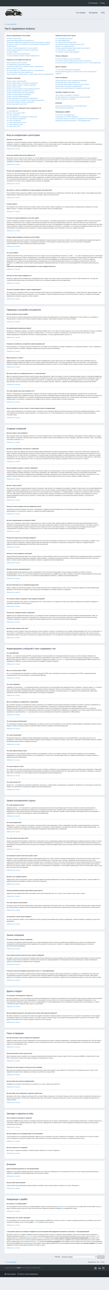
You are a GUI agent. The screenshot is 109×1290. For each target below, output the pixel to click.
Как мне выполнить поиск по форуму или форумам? (71, 80)
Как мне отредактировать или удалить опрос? (20, 90)
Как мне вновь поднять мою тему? (17, 104)
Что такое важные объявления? (16, 118)
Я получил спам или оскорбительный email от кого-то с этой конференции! (78, 62)
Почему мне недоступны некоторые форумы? (20, 92)
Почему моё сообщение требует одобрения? (20, 102)
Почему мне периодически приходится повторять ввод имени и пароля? (29, 42)
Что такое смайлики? (13, 115)
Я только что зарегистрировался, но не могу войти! (22, 48)
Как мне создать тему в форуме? (16, 81)
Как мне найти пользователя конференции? (68, 86)
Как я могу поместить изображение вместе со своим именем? (25, 70)
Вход (103, 3)
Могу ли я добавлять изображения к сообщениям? (22, 117)
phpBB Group (63, 1206)
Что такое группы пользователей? (65, 42)
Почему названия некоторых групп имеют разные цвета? (72, 48)
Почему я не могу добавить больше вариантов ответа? (23, 89)
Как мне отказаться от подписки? (65, 99)
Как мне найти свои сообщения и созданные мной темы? (72, 88)
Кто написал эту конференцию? (65, 115)
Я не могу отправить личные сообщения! (67, 59)
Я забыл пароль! (12, 46)
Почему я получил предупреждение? (18, 96)
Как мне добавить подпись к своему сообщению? (21, 85)
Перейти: (57, 1257)
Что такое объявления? (14, 120)
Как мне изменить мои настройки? (17, 62)
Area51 (35, 1222)
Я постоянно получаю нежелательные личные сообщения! (73, 61)
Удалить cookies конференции (28, 1274)
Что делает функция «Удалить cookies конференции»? (23, 55)
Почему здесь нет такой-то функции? (66, 117)
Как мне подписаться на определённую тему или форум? (72, 97)
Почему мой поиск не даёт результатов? (67, 82)
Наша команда (11, 1274)
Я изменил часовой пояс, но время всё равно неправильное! (25, 66)
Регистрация (94, 3)
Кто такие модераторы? (62, 40)
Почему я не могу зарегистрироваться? (18, 54)
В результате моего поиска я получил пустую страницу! (72, 84)
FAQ (103, 13)
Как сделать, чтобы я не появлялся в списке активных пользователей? (28, 44)
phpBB (18, 1267)
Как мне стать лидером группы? (65, 46)
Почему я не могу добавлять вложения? (19, 94)
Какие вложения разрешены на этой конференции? (71, 106)
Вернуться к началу (14, 149)
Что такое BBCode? (13, 111)
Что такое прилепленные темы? (16, 122)
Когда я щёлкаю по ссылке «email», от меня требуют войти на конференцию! (30, 74)
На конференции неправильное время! (18, 64)
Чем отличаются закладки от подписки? (67, 95)
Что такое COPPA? (12, 52)
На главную (80, 13)
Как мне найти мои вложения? (64, 108)
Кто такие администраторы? (64, 38)
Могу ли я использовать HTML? (16, 113)
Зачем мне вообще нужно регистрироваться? (20, 40)
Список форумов (11, 24)
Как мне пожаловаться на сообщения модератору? (22, 98)
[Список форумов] (13, 15)
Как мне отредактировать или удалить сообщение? (22, 83)
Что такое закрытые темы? (15, 124)
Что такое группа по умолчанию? (65, 50)
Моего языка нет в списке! (14, 68)
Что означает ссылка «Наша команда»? (67, 52)
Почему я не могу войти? (14, 38)
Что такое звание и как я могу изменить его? (20, 72)
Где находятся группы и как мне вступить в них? (70, 44)
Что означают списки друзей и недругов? (67, 69)
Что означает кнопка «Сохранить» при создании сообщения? (25, 100)
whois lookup (29, 1236)
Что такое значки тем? (13, 126)
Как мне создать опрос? (14, 87)
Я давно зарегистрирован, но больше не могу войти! (22, 50)
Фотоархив (93, 13)
